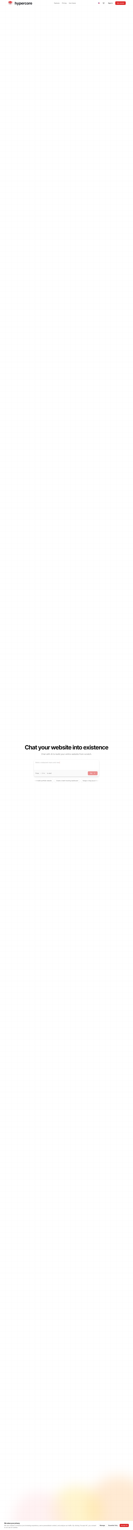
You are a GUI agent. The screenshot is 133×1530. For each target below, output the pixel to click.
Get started (120, 3)
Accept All (124, 1525)
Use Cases (72, 3)
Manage (102, 1525)
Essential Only (113, 1525)
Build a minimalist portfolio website (34, 780)
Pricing (64, 3)
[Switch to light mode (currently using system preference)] (103, 3)
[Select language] (99, 3)
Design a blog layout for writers (86, 780)
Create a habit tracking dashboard (61, 780)
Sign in (110, 3)
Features (57, 3)
